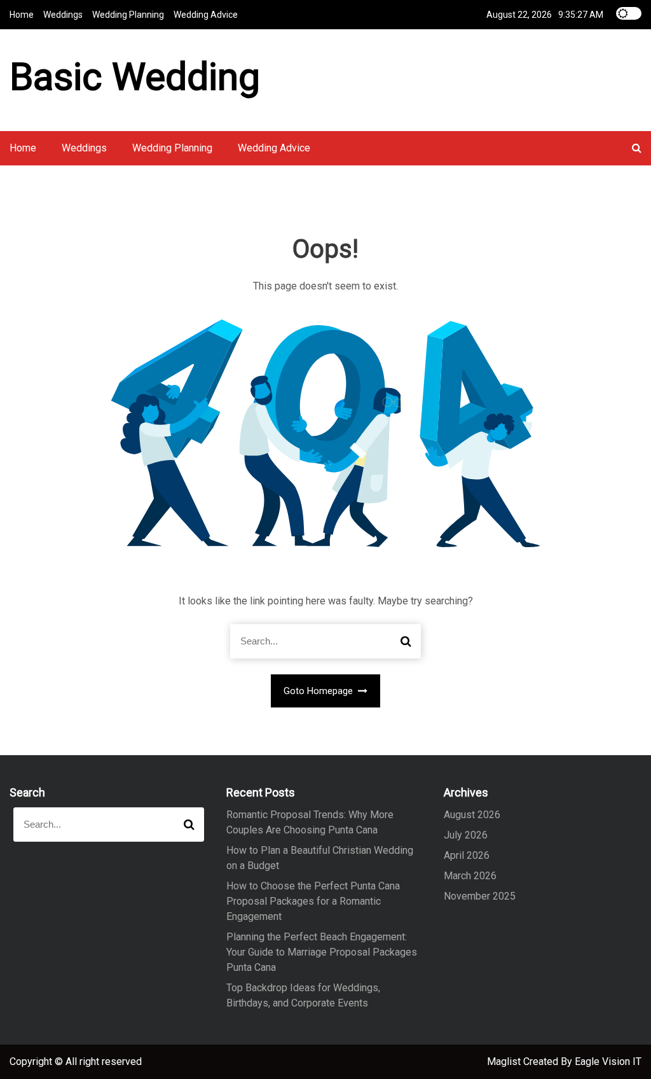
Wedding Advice (206, 15)
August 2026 (472, 815)
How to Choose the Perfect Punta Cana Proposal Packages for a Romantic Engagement (313, 901)
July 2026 (466, 835)
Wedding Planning (128, 15)
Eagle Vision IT (608, 1061)
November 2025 (480, 896)
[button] (636, 148)
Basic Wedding (135, 76)
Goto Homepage (319, 691)
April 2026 (467, 855)
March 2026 (470, 876)
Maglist (505, 1061)
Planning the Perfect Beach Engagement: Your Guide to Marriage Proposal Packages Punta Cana (321, 952)
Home (22, 15)
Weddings (63, 15)
